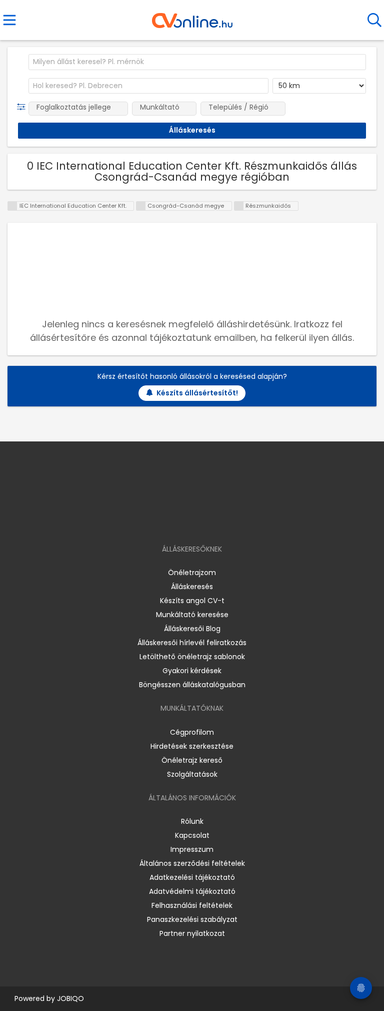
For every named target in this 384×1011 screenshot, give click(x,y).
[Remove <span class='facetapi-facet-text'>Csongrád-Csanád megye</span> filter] (141, 206)
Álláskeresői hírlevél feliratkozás (192, 643)
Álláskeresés (192, 587)
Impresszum (192, 849)
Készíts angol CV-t (192, 601)
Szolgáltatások (192, 774)
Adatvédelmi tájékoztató (192, 891)
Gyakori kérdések (192, 671)
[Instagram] (185, 520)
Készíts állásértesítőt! (197, 393)
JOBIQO (70, 998)
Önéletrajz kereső (192, 760)
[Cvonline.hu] (192, 17)
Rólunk (192, 821)
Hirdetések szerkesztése (192, 746)
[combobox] (197, 62)
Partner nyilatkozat (192, 933)
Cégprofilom (192, 732)
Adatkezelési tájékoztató (192, 877)
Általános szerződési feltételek (192, 863)
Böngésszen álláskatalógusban (192, 685)
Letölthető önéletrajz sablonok (192, 657)
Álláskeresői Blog (192, 629)
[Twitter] (217, 520)
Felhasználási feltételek (192, 905)
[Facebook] (169, 520)
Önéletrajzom (192, 573)
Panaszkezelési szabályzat (192, 919)
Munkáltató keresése (192, 615)
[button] (23, 107)
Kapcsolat (192, 835)
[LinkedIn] (202, 520)
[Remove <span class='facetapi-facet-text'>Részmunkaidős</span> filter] (239, 206)
